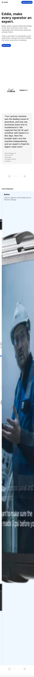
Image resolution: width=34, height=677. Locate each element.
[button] (9, 176)
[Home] (4, 2)
